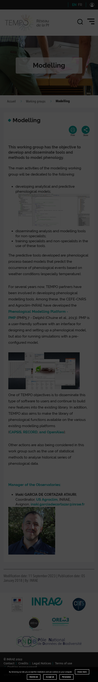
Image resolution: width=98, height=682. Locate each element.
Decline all (33, 677)
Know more (82, 672)
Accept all (50, 677)
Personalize (66, 677)
